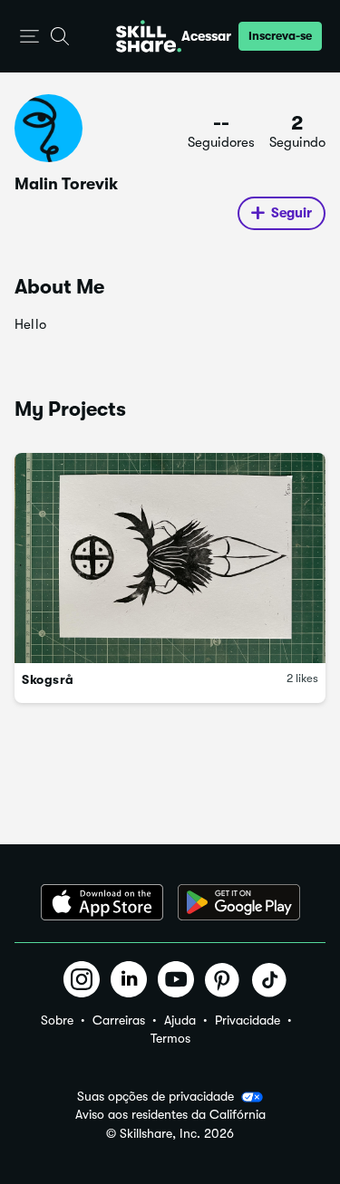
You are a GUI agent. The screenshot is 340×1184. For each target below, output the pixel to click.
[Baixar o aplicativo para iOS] (102, 902)
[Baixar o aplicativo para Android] (239, 902)
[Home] (148, 36)
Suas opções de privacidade (155, 1096)
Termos (170, 1038)
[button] (29, 36)
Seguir (291, 213)
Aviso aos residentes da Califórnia (170, 1114)
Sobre (57, 1020)
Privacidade (247, 1020)
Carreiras (118, 1020)
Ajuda (180, 1020)
